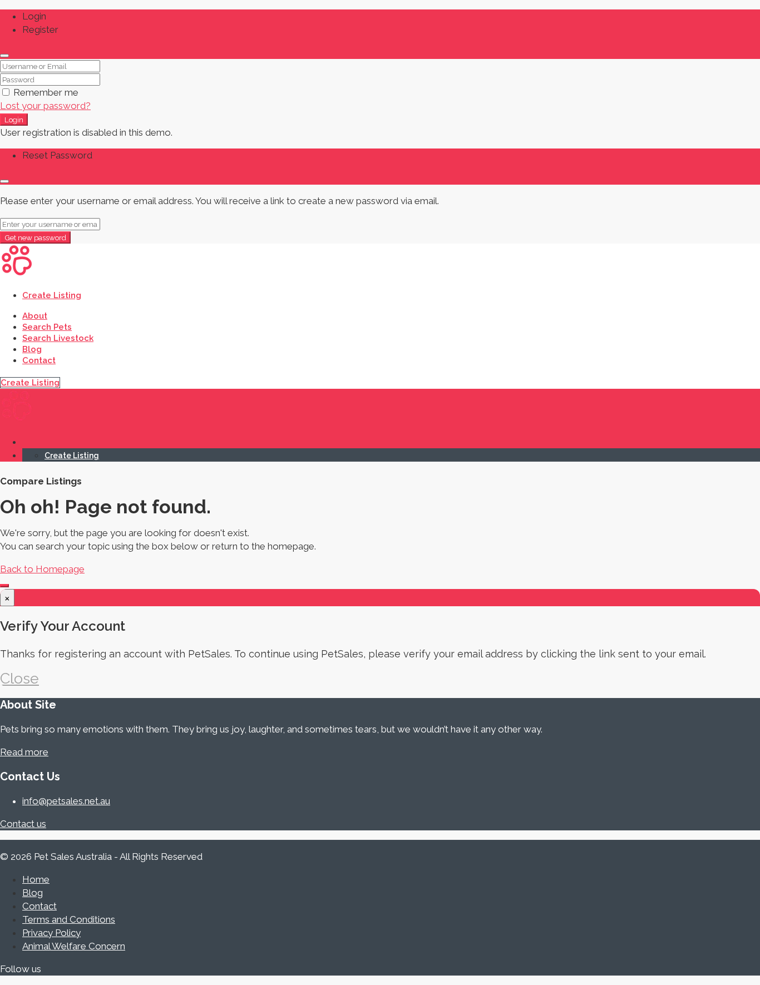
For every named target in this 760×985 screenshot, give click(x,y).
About (34, 316)
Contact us (23, 823)
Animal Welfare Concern (73, 946)
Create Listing (51, 295)
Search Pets (47, 327)
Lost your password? (45, 105)
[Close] (4, 55)
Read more (24, 752)
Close (19, 678)
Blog (32, 349)
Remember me (44, 92)
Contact (39, 360)
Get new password (35, 237)
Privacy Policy (51, 932)
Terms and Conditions (68, 919)
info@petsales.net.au (66, 800)
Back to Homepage (42, 569)
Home (36, 879)
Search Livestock (57, 338)
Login (13, 119)
